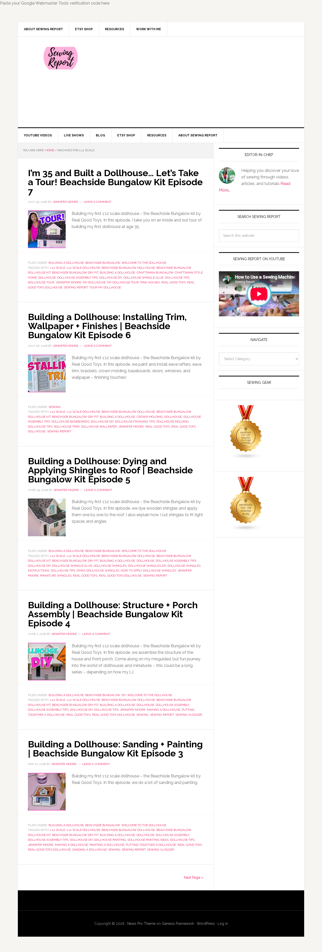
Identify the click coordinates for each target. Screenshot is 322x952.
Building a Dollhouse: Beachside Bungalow (84, 262)
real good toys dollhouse (120, 575)
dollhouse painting (110, 840)
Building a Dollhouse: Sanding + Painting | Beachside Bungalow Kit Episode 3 (115, 748)
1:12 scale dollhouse (83, 268)
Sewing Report (60, 58)
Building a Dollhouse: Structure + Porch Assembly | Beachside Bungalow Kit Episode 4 (113, 614)
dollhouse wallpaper (99, 426)
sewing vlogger (188, 714)
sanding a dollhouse (89, 849)
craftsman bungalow (155, 272)
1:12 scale (57, 268)
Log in (223, 924)
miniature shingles (55, 575)
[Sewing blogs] (246, 528)
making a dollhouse (163, 709)
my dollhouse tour (123, 282)
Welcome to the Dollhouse (144, 262)
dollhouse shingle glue (144, 277)
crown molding (150, 416)
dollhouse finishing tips (135, 421)
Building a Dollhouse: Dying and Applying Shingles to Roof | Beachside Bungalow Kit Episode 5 (110, 470)
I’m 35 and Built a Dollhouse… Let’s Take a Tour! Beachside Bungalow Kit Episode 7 (115, 182)
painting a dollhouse (107, 845)
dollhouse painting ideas (148, 840)
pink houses (150, 282)
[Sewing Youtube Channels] (246, 457)
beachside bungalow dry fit (75, 272)
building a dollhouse (117, 272)
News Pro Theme (141, 924)
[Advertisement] (198, 82)
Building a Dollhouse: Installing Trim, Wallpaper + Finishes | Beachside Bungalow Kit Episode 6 (107, 326)
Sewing (55, 407)
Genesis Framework (178, 924)
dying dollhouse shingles (98, 570)
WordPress (206, 924)
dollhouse (47, 277)
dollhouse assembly (172, 705)
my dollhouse (94, 282)
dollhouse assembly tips (77, 277)
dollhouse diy (110, 277)
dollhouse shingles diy (147, 565)
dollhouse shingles (110, 565)
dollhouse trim (66, 426)
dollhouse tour (41, 282)
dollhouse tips (177, 277)
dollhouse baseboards (70, 421)
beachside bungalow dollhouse (128, 268)
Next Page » (193, 877)
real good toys (173, 282)
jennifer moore (68, 282)
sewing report (76, 287)
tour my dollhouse (105, 287)
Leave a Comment (97, 202)
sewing (142, 714)
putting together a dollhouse (151, 845)
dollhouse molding (172, 421)
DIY (124, 695)
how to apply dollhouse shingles (148, 570)
